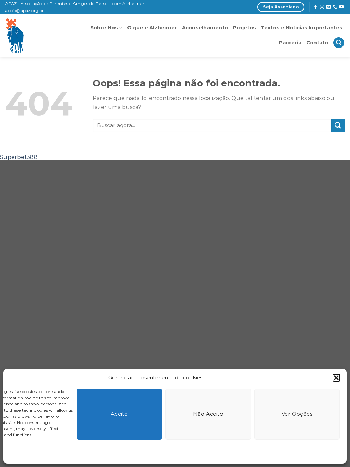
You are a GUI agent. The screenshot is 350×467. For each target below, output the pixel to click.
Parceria (290, 43)
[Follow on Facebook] (315, 7)
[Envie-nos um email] (328, 7)
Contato (317, 43)
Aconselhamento (205, 28)
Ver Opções (297, 414)
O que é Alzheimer (152, 28)
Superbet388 (19, 157)
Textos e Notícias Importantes (301, 28)
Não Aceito (208, 414)
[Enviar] (338, 125)
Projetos (244, 28)
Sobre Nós (104, 28)
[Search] (338, 43)
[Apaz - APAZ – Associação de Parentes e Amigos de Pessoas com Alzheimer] (38, 35)
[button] (336, 377)
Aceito (119, 414)
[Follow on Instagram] (322, 7)
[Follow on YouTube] (341, 7)
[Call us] (335, 7)
